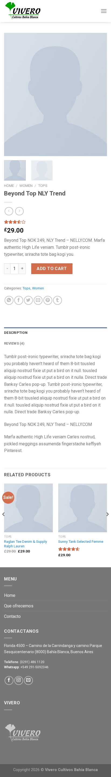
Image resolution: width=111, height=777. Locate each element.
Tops (42, 185)
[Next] (98, 94)
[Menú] (103, 11)
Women (26, 185)
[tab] (55, 332)
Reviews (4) (14, 343)
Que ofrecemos (18, 605)
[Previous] (13, 94)
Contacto (12, 616)
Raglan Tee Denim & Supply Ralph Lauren (25, 543)
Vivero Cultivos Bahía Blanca (71, 770)
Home (9, 185)
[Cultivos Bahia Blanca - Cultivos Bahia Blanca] (31, 11)
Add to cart (52, 268)
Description (15, 333)
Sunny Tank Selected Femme (80, 541)
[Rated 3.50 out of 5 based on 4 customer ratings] (55, 222)
